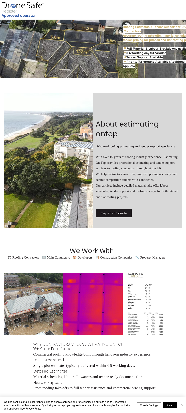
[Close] (181, 405)
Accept (170, 405)
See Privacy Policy (30, 408)
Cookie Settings (149, 405)
